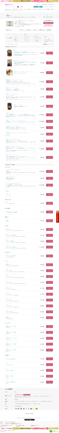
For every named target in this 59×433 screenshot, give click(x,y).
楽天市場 (53, 2)
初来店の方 (25, 34)
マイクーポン (46, 6)
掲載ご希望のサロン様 (51, 4)
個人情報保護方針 (5, 430)
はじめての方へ (37, 4)
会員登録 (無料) (36, 6)
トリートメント (36, 39)
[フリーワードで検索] (18, 7)
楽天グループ (46, 2)
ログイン (41, 6)
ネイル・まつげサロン (15, 9)
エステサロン (21, 9)
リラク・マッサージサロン (27, 9)
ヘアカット (15, 36)
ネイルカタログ (39, 9)
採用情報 (13, 430)
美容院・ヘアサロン (8, 9)
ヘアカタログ (34, 9)
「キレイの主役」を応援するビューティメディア (6, 425)
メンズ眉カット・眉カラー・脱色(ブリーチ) (48, 41)
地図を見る (38, 403)
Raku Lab (52, 9)
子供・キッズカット (27, 36)
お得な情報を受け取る (45, 4)
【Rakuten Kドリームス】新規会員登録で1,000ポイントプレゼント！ (13, 423)
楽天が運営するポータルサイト (34, 425)
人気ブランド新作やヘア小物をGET (20, 425)
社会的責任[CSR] (10, 430)
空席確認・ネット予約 (27, 394)
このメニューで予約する (49, 53)
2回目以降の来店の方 (37, 34)
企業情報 (1, 430)
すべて (15, 34)
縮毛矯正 (15, 39)
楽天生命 (50, 2)
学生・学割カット (36, 36)
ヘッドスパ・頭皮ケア (47, 39)
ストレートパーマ (26, 39)
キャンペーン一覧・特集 (46, 9)
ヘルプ (40, 4)
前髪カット (45, 36)
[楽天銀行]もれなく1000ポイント (40, 2)
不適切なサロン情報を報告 (29, 413)
